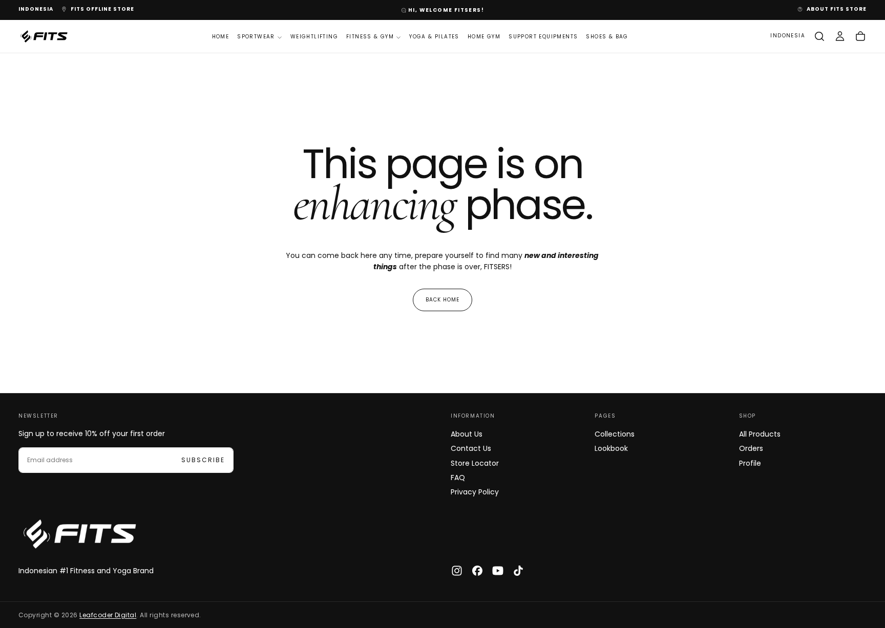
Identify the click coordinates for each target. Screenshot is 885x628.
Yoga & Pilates (434, 36)
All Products (760, 434)
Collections (615, 434)
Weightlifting (314, 36)
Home (220, 36)
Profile (750, 463)
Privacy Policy (475, 492)
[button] (35, 9)
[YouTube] (498, 571)
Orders (751, 448)
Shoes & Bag (607, 36)
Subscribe (203, 460)
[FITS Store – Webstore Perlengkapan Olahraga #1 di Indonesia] (79, 534)
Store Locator (475, 463)
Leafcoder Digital (107, 615)
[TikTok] (518, 571)
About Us (466, 434)
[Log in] (840, 36)
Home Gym (484, 36)
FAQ (458, 477)
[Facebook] (477, 571)
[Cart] (860, 36)
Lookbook (611, 448)
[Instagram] (457, 571)
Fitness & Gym (370, 36)
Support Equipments (543, 36)
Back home (442, 300)
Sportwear (256, 36)
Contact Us (471, 448)
